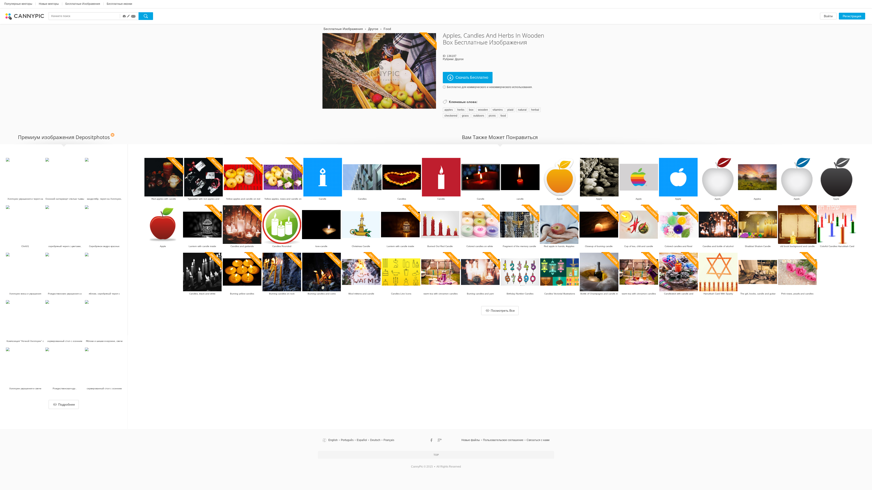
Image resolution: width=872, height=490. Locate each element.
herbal (535, 109)
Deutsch (375, 440)
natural (522, 109)
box (471, 109)
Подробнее (66, 404)
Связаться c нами (538, 440)
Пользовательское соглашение (503, 440)
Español (362, 440)
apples (448, 109)
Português (347, 440)
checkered (450, 115)
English (333, 440)
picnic (492, 115)
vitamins (498, 109)
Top (436, 454)
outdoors (478, 115)
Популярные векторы (18, 3)
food (503, 115)
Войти (828, 16)
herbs (460, 109)
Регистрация (852, 16)
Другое (459, 59)
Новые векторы (49, 3)
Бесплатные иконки (119, 3)
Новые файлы (470, 440)
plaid (510, 109)
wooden (483, 109)
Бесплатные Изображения (82, 3)
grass (465, 115)
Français (389, 440)
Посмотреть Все (503, 310)
